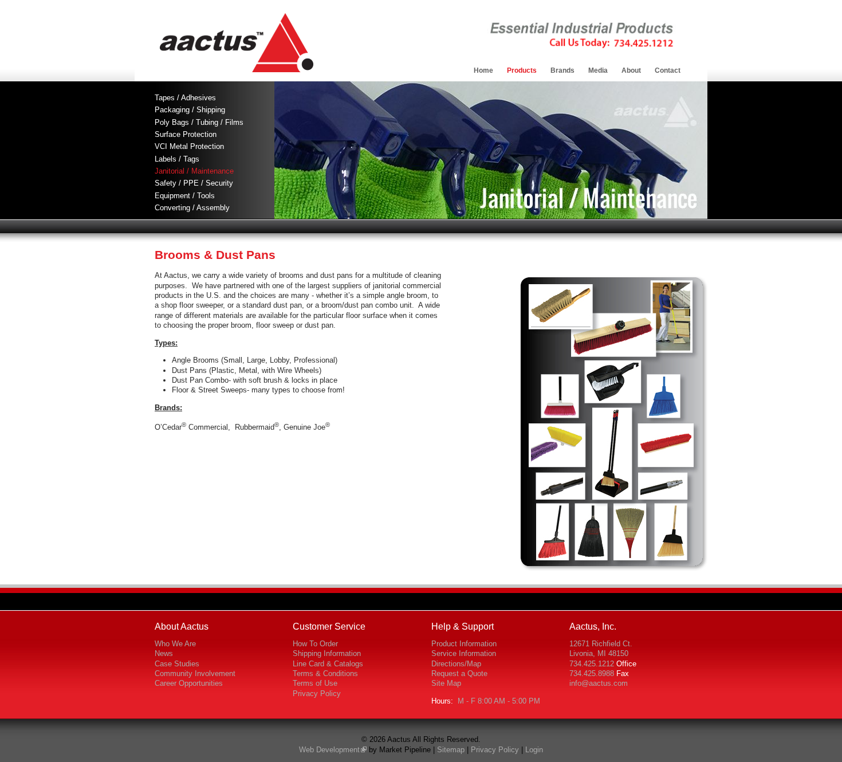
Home (483, 70)
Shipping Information (327, 653)
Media (598, 70)
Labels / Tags (177, 159)
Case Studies (177, 663)
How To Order (315, 643)
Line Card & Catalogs (328, 663)
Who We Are (175, 643)
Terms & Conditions (325, 673)
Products (522, 70)
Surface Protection (186, 134)
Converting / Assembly (192, 207)
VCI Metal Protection (189, 146)
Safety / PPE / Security (194, 183)
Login (534, 749)
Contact (667, 70)
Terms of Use (315, 683)
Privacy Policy (317, 693)
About (631, 70)
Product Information (464, 643)
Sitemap (451, 749)
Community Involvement (195, 673)
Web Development (329, 749)
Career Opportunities (189, 683)
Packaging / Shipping (190, 109)
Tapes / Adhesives (185, 97)
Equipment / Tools (185, 195)
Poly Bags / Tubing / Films (199, 122)
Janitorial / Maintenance (194, 171)
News (164, 653)
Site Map (446, 683)
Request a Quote (459, 673)
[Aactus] (236, 69)
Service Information (463, 653)
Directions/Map (456, 663)
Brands (562, 70)
